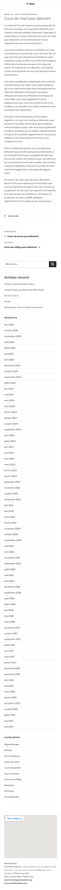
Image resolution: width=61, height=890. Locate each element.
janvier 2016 (10, 697)
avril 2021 (9, 511)
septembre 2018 (12, 592)
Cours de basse (12, 756)
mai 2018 (8, 616)
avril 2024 (9, 400)
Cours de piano (11, 773)
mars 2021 (9, 517)
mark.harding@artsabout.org (18, 880)
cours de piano (28, 866)
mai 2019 (8, 575)
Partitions (9, 791)
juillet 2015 (9, 715)
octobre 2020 (11, 534)
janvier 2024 (10, 418)
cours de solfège (35, 870)
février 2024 (10, 412)
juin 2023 (9, 447)
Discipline (9, 785)
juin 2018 (8, 610)
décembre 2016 (12, 668)
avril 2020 (9, 552)
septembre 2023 (12, 429)
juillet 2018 (9, 604)
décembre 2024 (12, 365)
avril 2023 (9, 458)
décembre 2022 (12, 482)
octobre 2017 (11, 633)
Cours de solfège (12, 779)
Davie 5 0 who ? (11, 295)
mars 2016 (9, 691)
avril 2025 (9, 359)
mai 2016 (8, 686)
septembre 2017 (12, 639)
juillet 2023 (10, 441)
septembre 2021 (12, 499)
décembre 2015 (12, 703)
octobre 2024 (11, 371)
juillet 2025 (10, 348)
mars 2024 (9, 406)
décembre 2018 (12, 587)
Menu (32, 4)
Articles (13, 216)
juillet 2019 (9, 569)
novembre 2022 (12, 488)
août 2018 (9, 598)
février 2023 (10, 470)
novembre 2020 (12, 528)
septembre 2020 (12, 540)
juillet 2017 (9, 645)
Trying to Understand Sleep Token (19, 284)
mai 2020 (9, 546)
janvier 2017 (10, 662)
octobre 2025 (11, 330)
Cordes (7, 301)
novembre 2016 (12, 674)
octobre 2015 (11, 709)
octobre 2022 (11, 493)
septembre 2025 (12, 336)
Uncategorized (11, 797)
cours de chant (20, 870)
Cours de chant (11, 762)
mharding (31, 14)
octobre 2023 (11, 424)
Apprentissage (11, 744)
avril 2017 (9, 651)
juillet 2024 (10, 383)
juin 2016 (8, 680)
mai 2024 (9, 394)
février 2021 (10, 523)
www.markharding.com (15, 883)
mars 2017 (9, 656)
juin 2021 (8, 505)
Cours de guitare (12, 767)
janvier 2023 (10, 476)
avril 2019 (9, 581)
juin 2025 (9, 354)
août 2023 (9, 435)
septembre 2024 (12, 377)
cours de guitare (43, 866)
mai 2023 (9, 453)
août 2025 (9, 342)
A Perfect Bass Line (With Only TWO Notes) (24, 290)
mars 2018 (9, 622)
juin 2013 (8, 721)
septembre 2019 (12, 563)
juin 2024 (9, 389)
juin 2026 (9, 324)
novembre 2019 (12, 557)
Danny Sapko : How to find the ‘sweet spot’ (23, 307)
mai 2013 (8, 726)
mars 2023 (9, 464)
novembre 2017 (12, 627)
